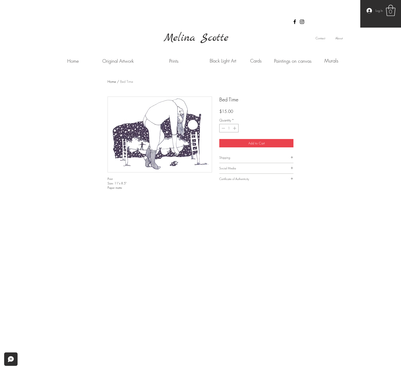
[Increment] (235, 128)
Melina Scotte (196, 38)
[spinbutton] (229, 128)
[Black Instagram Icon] (302, 22)
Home (112, 81)
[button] (390, 10)
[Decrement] (223, 128)
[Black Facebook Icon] (295, 22)
